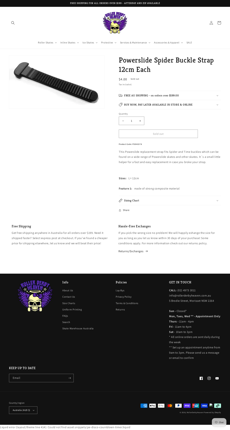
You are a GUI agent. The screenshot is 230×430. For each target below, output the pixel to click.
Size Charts (68, 303)
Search (66, 322)
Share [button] (126, 210)
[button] (13, 23)
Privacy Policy (123, 296)
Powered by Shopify (212, 412)
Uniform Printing (72, 309)
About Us (67, 290)
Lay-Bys (120, 290)
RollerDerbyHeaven (195, 412)
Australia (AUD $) (21, 410)
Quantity (123, 113)
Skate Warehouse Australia (78, 328)
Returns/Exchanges (130, 251)
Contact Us (68, 296)
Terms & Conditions (127, 303)
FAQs (65, 315)
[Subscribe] (69, 378)
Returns (120, 309)
